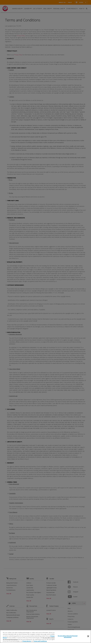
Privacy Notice (26, 641)
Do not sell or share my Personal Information (67, 636)
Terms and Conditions (40, 641)
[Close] (88, 636)
